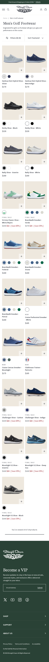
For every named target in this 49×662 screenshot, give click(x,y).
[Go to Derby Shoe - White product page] (36, 106)
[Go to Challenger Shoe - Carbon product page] (13, 392)
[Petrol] (37, 212)
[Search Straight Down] (8, 9)
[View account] (41, 9)
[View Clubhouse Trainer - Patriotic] (27, 360)
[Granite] (32, 168)
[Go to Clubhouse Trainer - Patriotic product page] (36, 342)
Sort (33, 38)
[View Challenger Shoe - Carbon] (4, 410)
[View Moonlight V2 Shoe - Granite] (4, 458)
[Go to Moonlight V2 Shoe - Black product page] (13, 490)
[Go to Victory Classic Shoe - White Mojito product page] (13, 195)
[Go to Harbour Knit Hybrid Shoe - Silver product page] (13, 59)
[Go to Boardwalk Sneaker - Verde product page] (36, 195)
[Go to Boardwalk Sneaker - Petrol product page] (13, 292)
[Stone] (42, 212)
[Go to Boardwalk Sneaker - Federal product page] (13, 245)
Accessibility (36, 644)
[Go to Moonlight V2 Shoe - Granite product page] (13, 440)
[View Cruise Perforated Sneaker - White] (27, 310)
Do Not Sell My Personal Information (15, 649)
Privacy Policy (7, 644)
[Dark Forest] (9, 360)
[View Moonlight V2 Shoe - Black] (4, 508)
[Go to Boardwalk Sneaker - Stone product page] (36, 245)
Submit (40, 588)
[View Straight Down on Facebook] (27, 600)
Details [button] (38, 2)
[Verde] (19, 263)
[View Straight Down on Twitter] (5, 600)
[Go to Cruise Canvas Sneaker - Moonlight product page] (13, 342)
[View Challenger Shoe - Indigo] (27, 410)
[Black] (32, 123)
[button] (45, 9)
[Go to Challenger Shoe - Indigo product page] (36, 392)
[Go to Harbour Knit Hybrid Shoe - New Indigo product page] (36, 59)
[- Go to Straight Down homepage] (13, 554)
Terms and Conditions (22, 644)
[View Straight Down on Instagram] (20, 600)
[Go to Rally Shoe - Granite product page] (13, 150)
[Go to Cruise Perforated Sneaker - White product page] (36, 292)
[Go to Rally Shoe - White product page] (36, 150)
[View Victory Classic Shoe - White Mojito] (4, 212)
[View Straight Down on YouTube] (12, 600)
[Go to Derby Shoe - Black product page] (13, 106)
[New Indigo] (9, 76)
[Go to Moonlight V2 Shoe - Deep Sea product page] (36, 440)
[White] (9, 123)
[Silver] (32, 76)
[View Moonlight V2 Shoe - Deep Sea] (27, 458)
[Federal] (32, 212)
